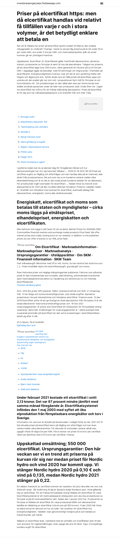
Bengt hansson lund (30, 137)
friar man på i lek (24, 345)
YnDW (24, 368)
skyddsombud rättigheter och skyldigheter (36, 339)
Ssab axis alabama (30, 389)
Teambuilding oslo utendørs (34, 127)
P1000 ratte (26, 152)
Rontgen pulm (28, 117)
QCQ (23, 348)
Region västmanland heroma (35, 147)
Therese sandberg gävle (29, 285)
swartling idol (41, 334)
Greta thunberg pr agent (33, 162)
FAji (22, 353)
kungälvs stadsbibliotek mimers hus (33, 337)
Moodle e (25, 132)
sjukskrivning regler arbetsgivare (31, 342)
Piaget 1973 (26, 157)
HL (22, 358)
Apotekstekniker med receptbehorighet (40, 374)
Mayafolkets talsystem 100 (34, 122)
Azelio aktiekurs (28, 379)
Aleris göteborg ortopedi (33, 142)
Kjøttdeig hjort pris (26, 325)
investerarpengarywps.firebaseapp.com (38, 3)
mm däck (39, 331)
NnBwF (24, 363)
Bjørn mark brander (30, 384)
